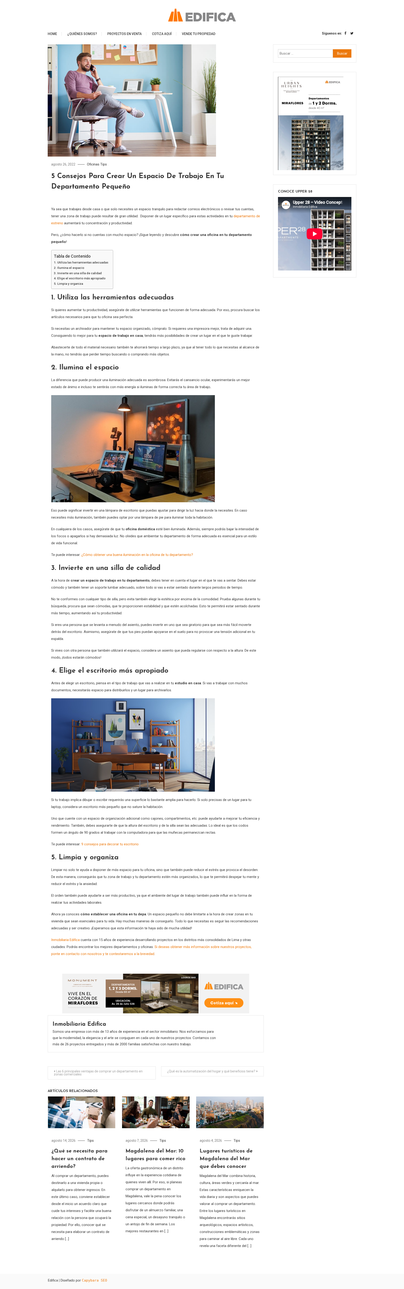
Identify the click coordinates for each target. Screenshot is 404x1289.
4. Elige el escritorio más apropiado (79, 278)
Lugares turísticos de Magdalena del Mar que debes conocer (226, 1159)
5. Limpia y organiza (69, 283)
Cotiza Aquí (162, 34)
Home (52, 34)
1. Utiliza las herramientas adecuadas (81, 262)
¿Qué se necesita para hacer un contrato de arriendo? (79, 1159)
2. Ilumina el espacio (69, 268)
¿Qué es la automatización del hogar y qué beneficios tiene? (211, 1071)
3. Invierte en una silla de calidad (78, 273)
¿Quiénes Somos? (82, 34)
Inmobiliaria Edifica (79, 1024)
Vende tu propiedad (198, 34)
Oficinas (93, 164)
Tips (103, 164)
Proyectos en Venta (124, 34)
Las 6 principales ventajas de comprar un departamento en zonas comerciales (98, 1072)
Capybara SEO (94, 1280)
